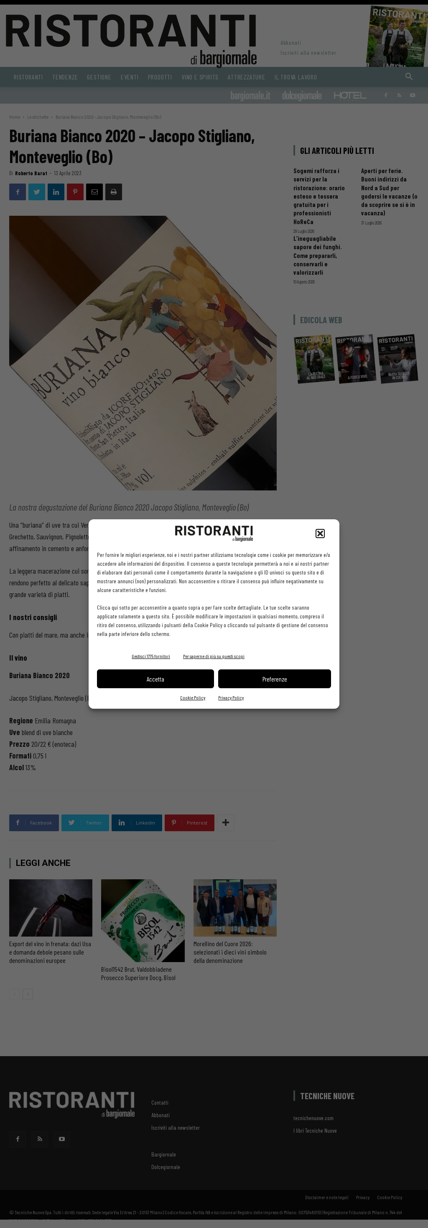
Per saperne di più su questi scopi (214, 656)
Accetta (155, 679)
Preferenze (274, 679)
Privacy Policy (231, 697)
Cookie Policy (192, 697)
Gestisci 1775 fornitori (151, 656)
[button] (320, 533)
